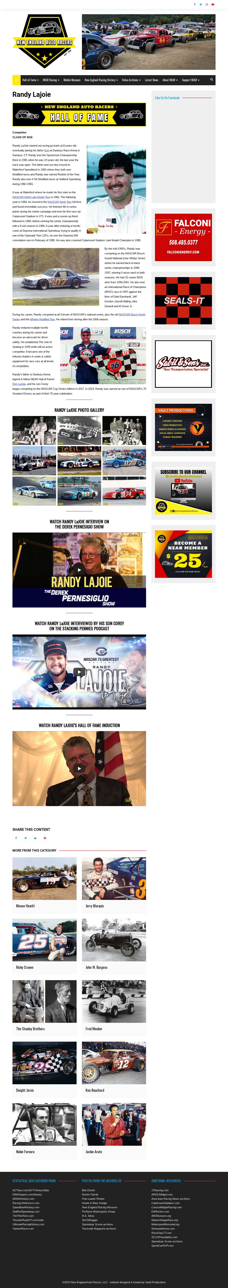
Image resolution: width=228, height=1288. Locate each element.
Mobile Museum (72, 80)
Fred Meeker (94, 1028)
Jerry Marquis (95, 905)
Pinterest (44, 837)
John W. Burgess (96, 967)
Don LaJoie (19, 383)
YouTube (213, 4)
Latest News (151, 80)
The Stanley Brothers (30, 1028)
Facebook (194, 4)
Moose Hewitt (25, 905)
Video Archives (130, 80)
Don (46, 150)
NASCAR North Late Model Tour (31, 197)
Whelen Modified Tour (42, 319)
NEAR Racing (50, 80)
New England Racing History (100, 80)
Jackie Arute (94, 1151)
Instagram (206, 4)
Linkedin (35, 837)
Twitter (200, 4)
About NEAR (169, 80)
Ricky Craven (24, 967)
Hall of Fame (29, 80)
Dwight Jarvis (25, 1090)
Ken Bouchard (95, 1090)
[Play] (79, 570)
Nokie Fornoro (25, 1151)
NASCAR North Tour (60, 201)
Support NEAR (189, 80)
